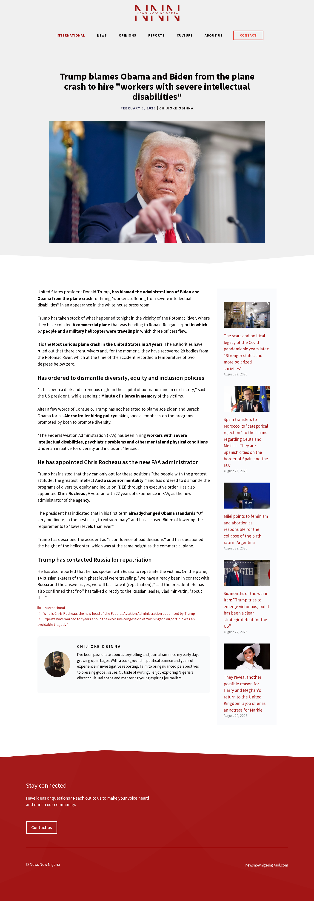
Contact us (41, 827)
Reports (156, 35)
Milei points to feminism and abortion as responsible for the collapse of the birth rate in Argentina (246, 529)
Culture (185, 35)
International (71, 35)
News (102, 35)
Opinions (127, 35)
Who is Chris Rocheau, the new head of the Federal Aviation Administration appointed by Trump (119, 613)
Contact (248, 35)
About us (214, 35)
